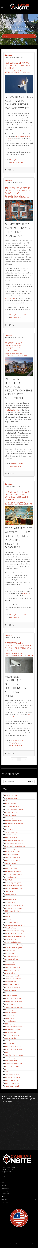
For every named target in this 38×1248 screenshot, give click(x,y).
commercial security (11, 795)
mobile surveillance (11, 838)
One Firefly (14, 1243)
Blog (3, 1196)
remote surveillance (11, 959)
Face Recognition (10, 939)
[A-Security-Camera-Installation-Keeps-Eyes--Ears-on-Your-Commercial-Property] (19, 665)
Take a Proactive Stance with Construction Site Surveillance (17, 190)
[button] (2, 7)
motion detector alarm (12, 860)
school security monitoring (13, 1063)
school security (10, 1058)
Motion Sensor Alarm (12, 1083)
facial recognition (10, 818)
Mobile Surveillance (11, 869)
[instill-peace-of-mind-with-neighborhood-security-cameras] (19, 84)
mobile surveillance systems (14, 914)
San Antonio (9, 829)
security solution (10, 973)
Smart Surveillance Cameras (14, 809)
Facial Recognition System (13, 874)
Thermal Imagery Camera (13, 866)
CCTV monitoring (10, 1032)
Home (3, 1182)
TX (6, 801)
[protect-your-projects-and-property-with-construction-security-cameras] (19, 515)
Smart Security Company (13, 942)
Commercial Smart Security (14, 840)
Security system (10, 982)
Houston (8, 826)
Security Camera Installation (19, 315)
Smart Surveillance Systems (14, 934)
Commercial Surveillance (13, 871)
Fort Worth (8, 880)
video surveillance (11, 835)
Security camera (10, 900)
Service (6, 1202)
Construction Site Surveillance (14, 196)
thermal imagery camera (13, 962)
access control (10, 950)
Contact (4, 1199)
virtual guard (9, 891)
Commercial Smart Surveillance (15, 925)
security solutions (11, 1013)
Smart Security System (12, 852)
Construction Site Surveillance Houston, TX (18, 197)
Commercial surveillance (13, 1030)
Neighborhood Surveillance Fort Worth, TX (18, 355)
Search (30, 781)
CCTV (7, 1072)
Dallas (7, 1052)
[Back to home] (19, 7)
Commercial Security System (14, 823)
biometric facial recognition (14, 948)
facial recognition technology (14, 857)
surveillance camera (11, 897)
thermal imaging (10, 894)
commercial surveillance (13, 979)
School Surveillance (11, 956)
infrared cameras (10, 1015)
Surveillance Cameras (12, 806)
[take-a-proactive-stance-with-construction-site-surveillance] (19, 210)
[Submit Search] (35, 36)
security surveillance (11, 1038)
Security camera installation (14, 908)
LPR (6, 1069)
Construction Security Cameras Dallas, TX (18, 504)
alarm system (9, 953)
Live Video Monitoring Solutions (15, 846)
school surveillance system (14, 1055)
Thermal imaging (10, 1021)
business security (11, 996)
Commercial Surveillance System (15, 945)
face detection (10, 1044)
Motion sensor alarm (12, 984)
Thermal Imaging (10, 877)
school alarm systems (12, 1075)
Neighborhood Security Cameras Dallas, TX (18, 72)
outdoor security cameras (13, 1049)
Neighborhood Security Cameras (15, 71)
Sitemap (21, 1243)
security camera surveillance (14, 1041)
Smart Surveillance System (14, 843)
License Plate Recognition (13, 1027)
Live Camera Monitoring (12, 1078)
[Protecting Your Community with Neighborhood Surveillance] (19, 366)
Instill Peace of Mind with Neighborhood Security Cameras (18, 65)
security (7, 917)
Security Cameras (15, 160)
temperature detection (12, 987)
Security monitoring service (14, 1007)
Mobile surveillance (11, 1024)
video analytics (10, 965)
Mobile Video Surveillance (13, 911)
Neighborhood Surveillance (13, 353)
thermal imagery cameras (13, 1001)
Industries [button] (5, 1194)
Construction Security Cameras (15, 502)
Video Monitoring (10, 928)
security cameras (10, 815)
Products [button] (5, 1188)
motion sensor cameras (13, 1046)
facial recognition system (13, 883)
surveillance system (11, 832)
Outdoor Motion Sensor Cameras (15, 993)
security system (10, 863)
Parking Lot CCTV (11, 919)
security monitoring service (14, 886)
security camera (10, 990)
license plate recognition (13, 1066)
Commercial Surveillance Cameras (16, 936)
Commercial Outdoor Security (14, 931)
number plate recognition (13, 998)
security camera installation (14, 888)
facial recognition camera (13, 967)
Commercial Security (16, 740)
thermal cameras (10, 1018)
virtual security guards (12, 1086)
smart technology (10, 1004)
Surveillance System (16, 162)
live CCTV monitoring (12, 1035)
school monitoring (11, 1061)
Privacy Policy (29, 1243)
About (3, 1185)
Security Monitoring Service (14, 905)
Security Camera (10, 902)
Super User (8, 55)
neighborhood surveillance (13, 410)
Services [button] (4, 1191)
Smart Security (10, 849)
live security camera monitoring (15, 1010)
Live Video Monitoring (12, 854)
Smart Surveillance (16, 745)
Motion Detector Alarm (12, 1080)
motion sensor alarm (12, 970)
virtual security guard (12, 976)
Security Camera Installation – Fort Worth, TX (19, 655)
